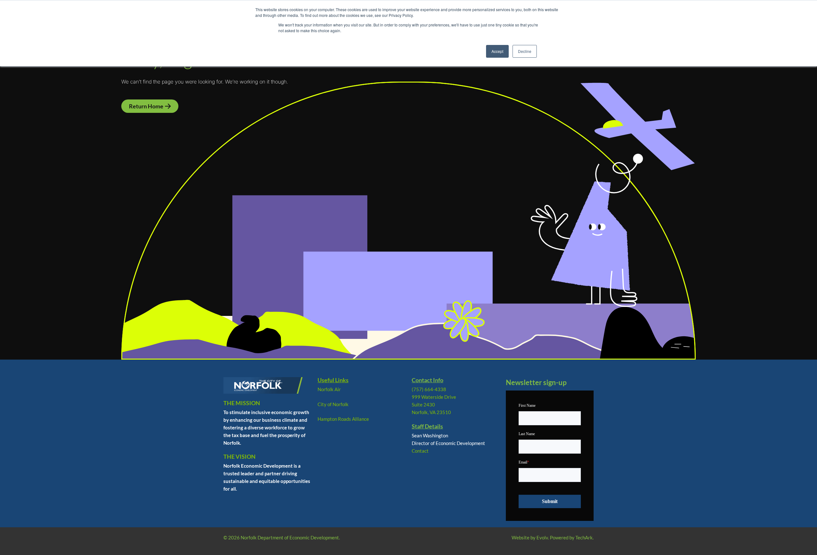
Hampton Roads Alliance (343, 419)
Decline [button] (524, 51)
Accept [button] (497, 51)
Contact (420, 451)
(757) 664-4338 (429, 389)
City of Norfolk (333, 404)
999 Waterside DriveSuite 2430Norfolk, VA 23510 (434, 404)
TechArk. (584, 537)
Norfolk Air (329, 389)
